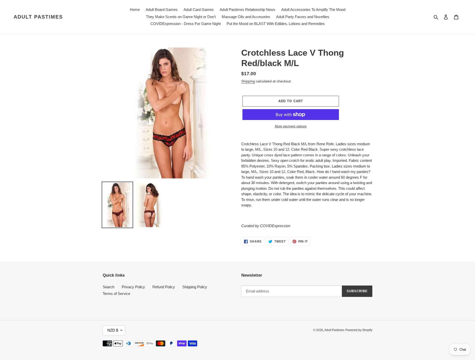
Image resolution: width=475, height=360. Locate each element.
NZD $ (112, 330)
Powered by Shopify (358, 330)
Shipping (248, 81)
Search (108, 287)
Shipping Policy (194, 287)
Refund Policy (163, 287)
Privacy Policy (133, 287)
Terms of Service (116, 293)
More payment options (291, 126)
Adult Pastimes (38, 17)
